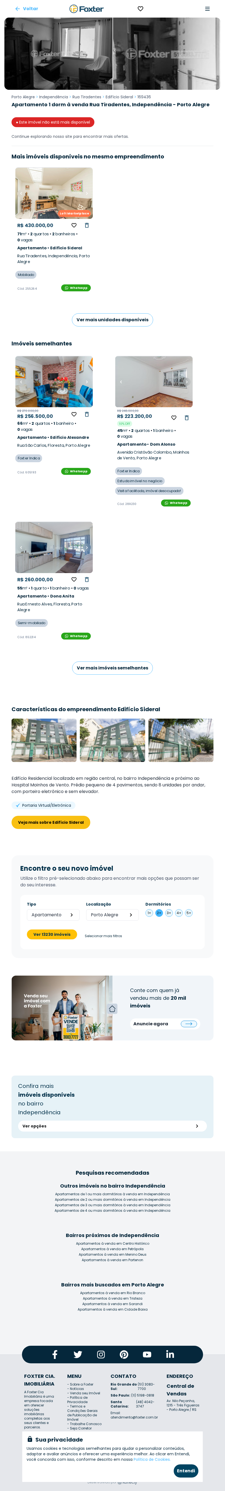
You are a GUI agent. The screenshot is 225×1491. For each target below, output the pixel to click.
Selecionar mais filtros (103, 936)
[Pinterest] (124, 1354)
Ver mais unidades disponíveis (112, 320)
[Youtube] (147, 1354)
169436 (144, 97)
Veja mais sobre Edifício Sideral (51, 822)
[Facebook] (55, 1354)
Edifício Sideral (119, 97)
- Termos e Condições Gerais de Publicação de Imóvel (82, 1413)
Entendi (186, 1471)
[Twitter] (78, 1354)
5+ (189, 913)
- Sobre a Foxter (80, 1384)
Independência (53, 97)
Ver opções (34, 1126)
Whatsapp (79, 288)
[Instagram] (101, 1354)
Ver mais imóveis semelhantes (112, 668)
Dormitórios (158, 904)
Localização (98, 904)
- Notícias (75, 1388)
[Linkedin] (170, 1354)
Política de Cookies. (152, 1459)
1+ (149, 913)
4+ (179, 913)
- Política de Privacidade (77, 1399)
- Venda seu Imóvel (83, 1393)
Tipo (31, 904)
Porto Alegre (23, 97)
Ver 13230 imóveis (52, 934)
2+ (159, 913)
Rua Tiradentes (86, 97)
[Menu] (207, 8)
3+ (169, 913)
